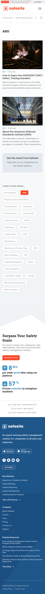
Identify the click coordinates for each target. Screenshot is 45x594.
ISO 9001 (24, 227)
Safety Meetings (8, 484)
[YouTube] (13, 460)
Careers (5, 515)
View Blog (6, 567)
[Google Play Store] (24, 451)
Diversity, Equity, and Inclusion (16, 200)
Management (9, 241)
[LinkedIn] (17, 460)
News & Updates (11, 255)
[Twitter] (8, 460)
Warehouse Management (14, 283)
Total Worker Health (12, 276)
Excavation (27, 206)
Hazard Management (11, 491)
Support (5, 529)
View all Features (10, 500)
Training (30, 276)
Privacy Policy (7, 589)
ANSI (4, 72)
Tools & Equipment (12, 269)
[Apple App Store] (8, 451)
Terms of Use (20, 589)
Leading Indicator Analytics (13, 494)
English (10, 467)
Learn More (37, 2)
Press (4, 518)
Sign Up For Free (11, 358)
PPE (25, 255)
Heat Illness (9, 227)
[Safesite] (14, 8)
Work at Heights (11, 290)
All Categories (10, 193)
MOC (35, 248)
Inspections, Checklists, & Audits (15, 480)
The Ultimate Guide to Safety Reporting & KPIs (21, 556)
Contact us (6, 525)
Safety (30, 262)
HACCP (27, 220)
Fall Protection (10, 213)
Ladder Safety (10, 234)
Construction (7, 18)
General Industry (11, 220)
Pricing (5, 522)
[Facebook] (4, 460)
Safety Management (23, 18)
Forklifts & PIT (28, 213)
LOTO (24, 234)
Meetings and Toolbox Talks (15, 248)
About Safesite (8, 511)
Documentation (10, 206)
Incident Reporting (9, 487)
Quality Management (13, 262)
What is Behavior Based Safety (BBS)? (17, 547)
